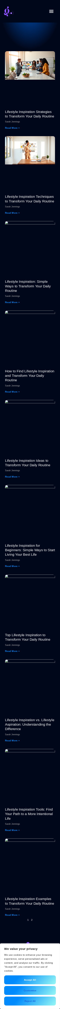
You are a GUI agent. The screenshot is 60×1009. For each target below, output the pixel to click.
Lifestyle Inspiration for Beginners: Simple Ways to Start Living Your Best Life (30, 550)
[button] (51, 11)
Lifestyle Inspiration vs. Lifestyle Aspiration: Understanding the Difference (29, 724)
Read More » (12, 128)
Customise (30, 990)
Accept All (30, 980)
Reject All (30, 1001)
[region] (30, 976)
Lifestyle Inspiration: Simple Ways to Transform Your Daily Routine (28, 286)
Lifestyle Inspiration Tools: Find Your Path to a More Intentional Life (29, 813)
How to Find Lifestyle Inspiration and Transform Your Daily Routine (29, 375)
